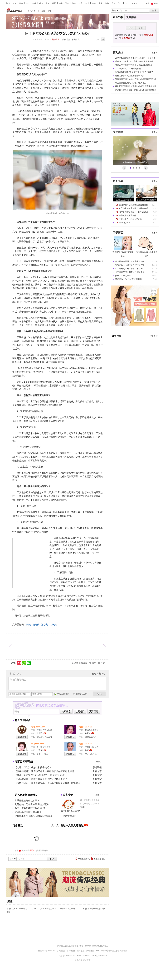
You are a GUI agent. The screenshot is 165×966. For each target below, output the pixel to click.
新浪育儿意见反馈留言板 (67, 946)
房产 (127, 3)
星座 (100, 3)
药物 (28, 624)
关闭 (103, 663)
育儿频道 (31, 11)
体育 (21, 3)
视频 (47, 3)
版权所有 (87, 960)
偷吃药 (36, 624)
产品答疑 (123, 951)
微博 (54, 3)
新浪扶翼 (116, 336)
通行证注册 (113, 951)
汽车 (120, 3)
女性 (114, 3)
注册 (148, 3)
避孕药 (44, 624)
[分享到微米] (19, 663)
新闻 (14, 3)
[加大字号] (103, 39)
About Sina (52, 951)
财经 (34, 3)
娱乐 (28, 3)
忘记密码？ (83, 694)
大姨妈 (53, 624)
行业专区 (154, 336)
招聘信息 (80, 951)
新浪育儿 (56, 39)
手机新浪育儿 (84, 859)
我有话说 (66, 39)
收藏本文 (76, 39)
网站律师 (90, 951)
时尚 (80, 3)
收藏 (107, 3)
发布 (99, 694)
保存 (85, 663)
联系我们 (71, 951)
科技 (41, 3)
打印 (94, 663)
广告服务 (61, 951)
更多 (133, 3)
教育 (74, 3)
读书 (67, 3)
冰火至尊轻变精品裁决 (46, 908)
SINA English (101, 951)
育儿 (87, 3)
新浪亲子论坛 (99, 859)
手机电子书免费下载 (96, 908)
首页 (8, 3)
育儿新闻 (41, 11)
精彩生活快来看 (69, 908)
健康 (94, 3)
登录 (32, 850)
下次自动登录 (63, 694)
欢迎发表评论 (98, 673)
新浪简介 (42, 951)
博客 (61, 3)
